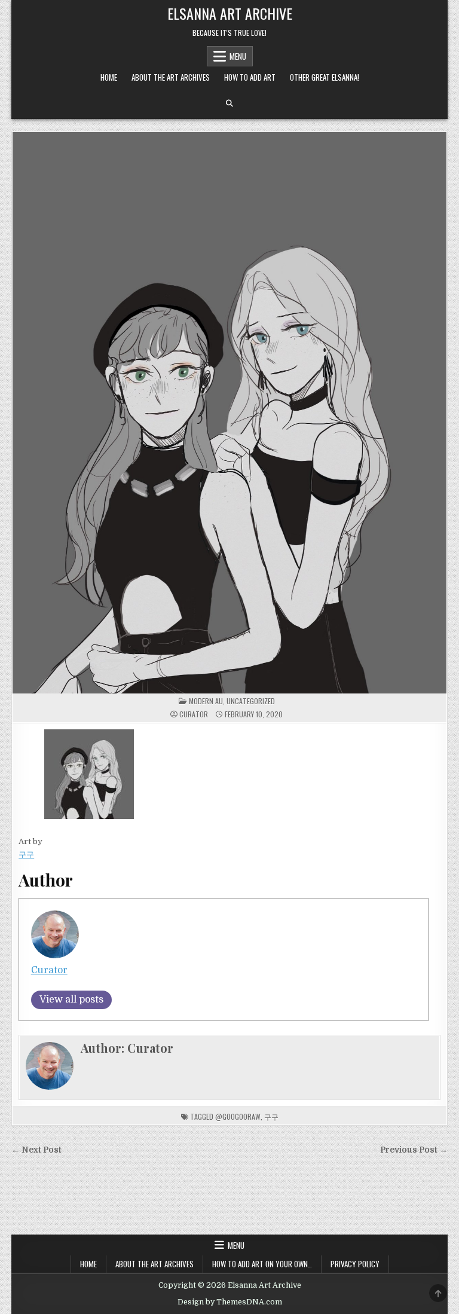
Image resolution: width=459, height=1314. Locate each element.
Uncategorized (251, 701)
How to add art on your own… (262, 1264)
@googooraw (238, 1116)
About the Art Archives (170, 77)
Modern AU (206, 701)
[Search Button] (229, 103)
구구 (26, 854)
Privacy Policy (355, 1264)
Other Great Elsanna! (324, 77)
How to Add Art (250, 77)
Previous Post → (414, 1149)
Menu (238, 56)
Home (108, 77)
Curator (193, 714)
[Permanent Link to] (229, 412)
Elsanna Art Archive (229, 13)
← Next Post (36, 1149)
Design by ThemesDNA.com (230, 1302)
